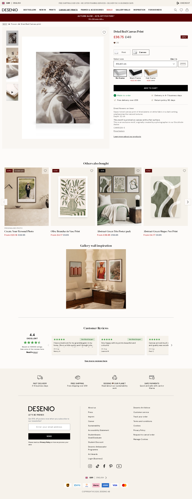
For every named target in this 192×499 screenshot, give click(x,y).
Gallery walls (123, 10)
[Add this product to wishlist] (104, 32)
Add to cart (151, 88)
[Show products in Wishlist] (181, 10)
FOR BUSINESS (155, 10)
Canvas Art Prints (68, 10)
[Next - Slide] (190, 75)
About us (92, 408)
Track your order (140, 417)
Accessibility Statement (98, 430)
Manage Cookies (140, 439)
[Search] (175, 10)
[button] (183, 64)
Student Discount (95, 442)
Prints (52, 10)
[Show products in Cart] (187, 10)
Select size (119, 59)
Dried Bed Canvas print (31, 24)
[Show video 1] (12, 92)
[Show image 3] (12, 73)
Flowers (14, 24)
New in (42, 10)
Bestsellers (30, 10)
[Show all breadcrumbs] (5, 24)
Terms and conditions (142, 421)
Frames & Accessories (92, 10)
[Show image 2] (12, 55)
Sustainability (94, 426)
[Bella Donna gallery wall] (96, 279)
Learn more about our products (127, 136)
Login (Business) (95, 459)
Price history (119, 131)
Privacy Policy (45, 442)
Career (91, 421)
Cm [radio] (172, 59)
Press (90, 412)
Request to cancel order (144, 435)
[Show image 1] (12, 38)
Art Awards (93, 454)
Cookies (137, 426)
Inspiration (139, 10)
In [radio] (176, 59)
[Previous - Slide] (111, 75)
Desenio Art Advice (141, 408)
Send (49, 436)
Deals (110, 10)
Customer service (141, 412)
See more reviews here (96, 361)
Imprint (91, 417)
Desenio (103, 492)
